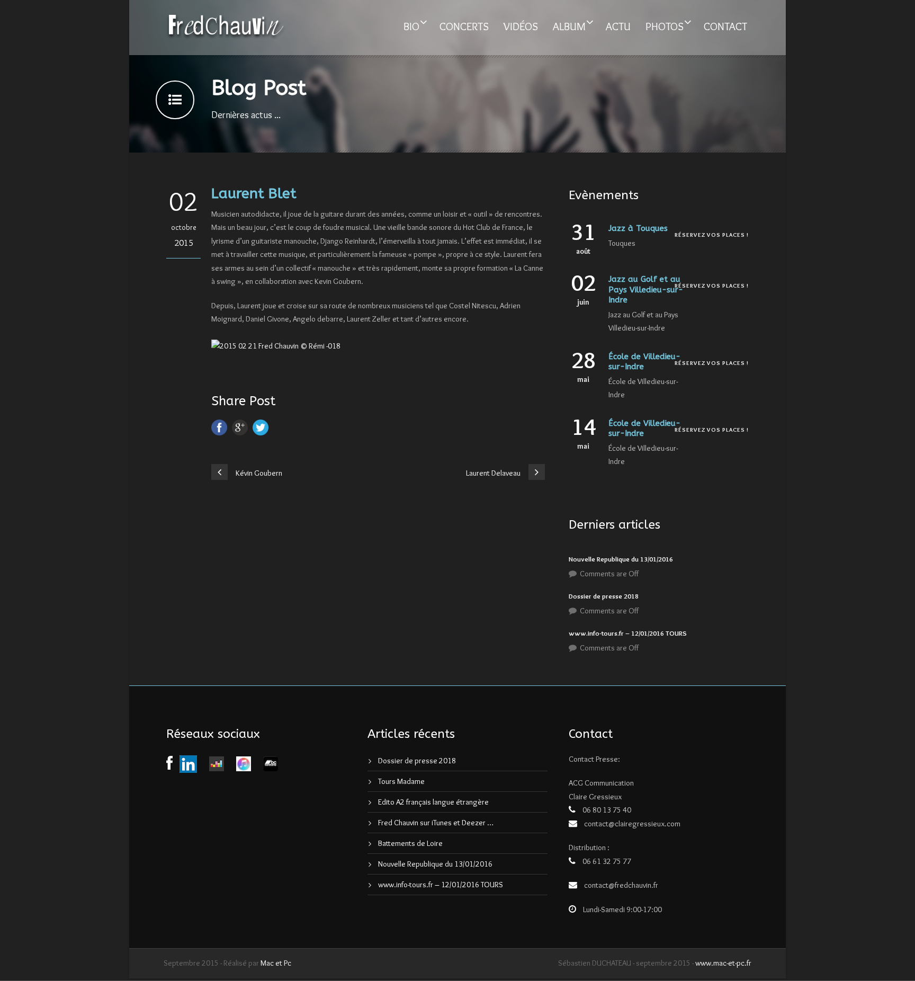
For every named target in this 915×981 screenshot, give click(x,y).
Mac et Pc (276, 963)
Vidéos (521, 26)
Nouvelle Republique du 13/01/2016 (621, 559)
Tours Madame (401, 781)
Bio (411, 26)
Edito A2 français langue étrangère (433, 802)
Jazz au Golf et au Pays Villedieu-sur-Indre (645, 289)
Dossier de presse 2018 (604, 596)
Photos (664, 26)
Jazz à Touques (638, 228)
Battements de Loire (410, 843)
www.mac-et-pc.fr (723, 963)
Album (569, 26)
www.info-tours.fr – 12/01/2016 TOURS (628, 633)
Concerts (464, 26)
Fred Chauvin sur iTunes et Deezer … (436, 822)
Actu (618, 26)
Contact (725, 26)
